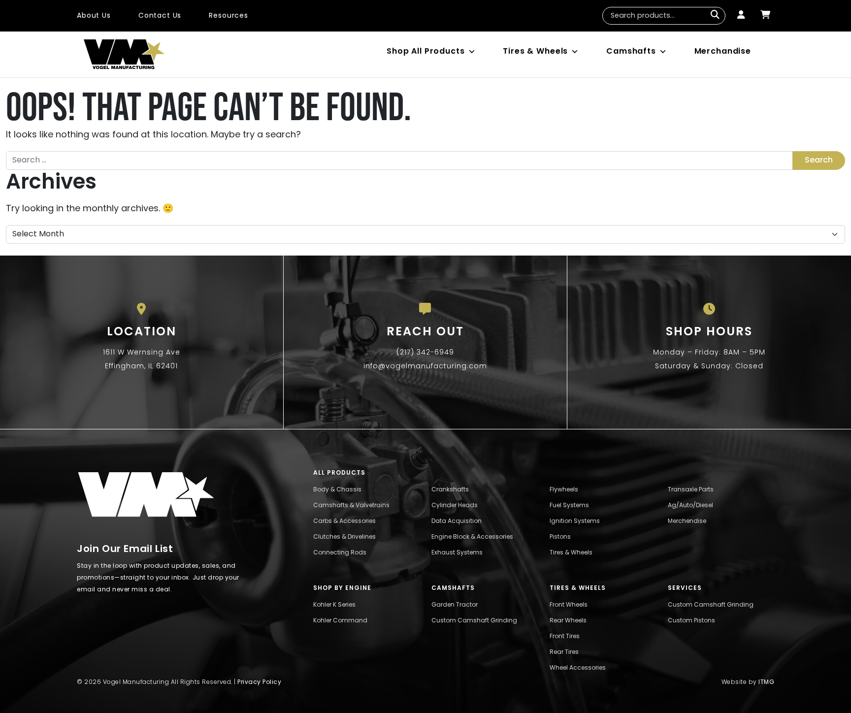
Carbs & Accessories (344, 521)
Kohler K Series (334, 605)
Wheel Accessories (578, 668)
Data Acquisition (456, 521)
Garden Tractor (454, 605)
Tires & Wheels (535, 51)
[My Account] (741, 16)
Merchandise (722, 51)
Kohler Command (340, 621)
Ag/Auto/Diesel (690, 506)
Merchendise (687, 521)
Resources (228, 16)
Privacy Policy (259, 682)
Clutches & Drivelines (344, 537)
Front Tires (565, 637)
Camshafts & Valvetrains (351, 506)
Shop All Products (425, 51)
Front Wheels (569, 605)
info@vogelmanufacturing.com (425, 366)
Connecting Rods (339, 553)
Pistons (560, 537)
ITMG (766, 682)
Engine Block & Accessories (472, 537)
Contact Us (160, 16)
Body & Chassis (337, 490)
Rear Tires (564, 652)
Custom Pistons (691, 621)
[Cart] (765, 16)
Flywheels (564, 490)
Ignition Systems (575, 521)
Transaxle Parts (691, 490)
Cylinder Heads (454, 506)
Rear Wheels (568, 621)
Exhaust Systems (457, 553)
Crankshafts (450, 490)
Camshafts (631, 51)
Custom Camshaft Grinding (474, 621)
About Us (94, 16)
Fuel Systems (569, 506)
